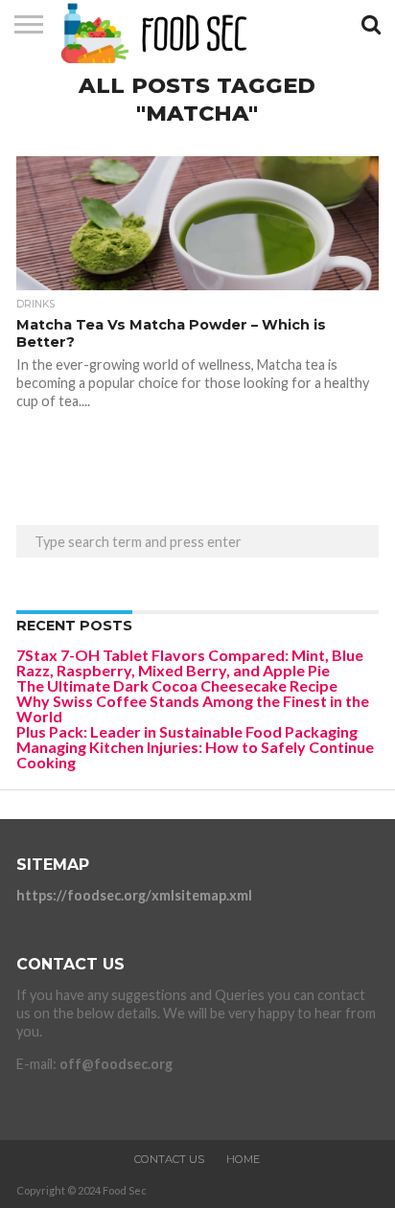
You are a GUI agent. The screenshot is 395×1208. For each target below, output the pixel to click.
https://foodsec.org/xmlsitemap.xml (134, 895)
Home (243, 1159)
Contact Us (169, 1159)
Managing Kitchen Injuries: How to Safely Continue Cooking (195, 754)
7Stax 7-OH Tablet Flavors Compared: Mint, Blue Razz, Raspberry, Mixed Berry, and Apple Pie (189, 662)
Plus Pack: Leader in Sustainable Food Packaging (187, 731)
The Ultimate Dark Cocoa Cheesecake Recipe (176, 685)
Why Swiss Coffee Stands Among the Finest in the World (192, 708)
